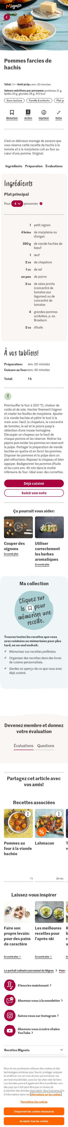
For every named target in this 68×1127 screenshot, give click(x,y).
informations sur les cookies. (46, 1094)
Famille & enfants (39, 100)
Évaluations (54, 166)
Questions (45, 745)
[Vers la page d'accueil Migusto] (14, 4)
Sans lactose (14, 100)
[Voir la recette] (18, 845)
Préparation (34, 166)
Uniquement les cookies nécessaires (34, 1111)
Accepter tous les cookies (34, 1121)
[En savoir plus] (18, 548)
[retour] (7, 17)
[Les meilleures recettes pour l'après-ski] (49, 930)
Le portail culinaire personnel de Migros (29, 970)
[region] (34, 1092)
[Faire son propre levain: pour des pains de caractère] (18, 930)
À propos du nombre (41, 204)
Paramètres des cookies (34, 1101)
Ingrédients (13, 166)
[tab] (34, 1049)
